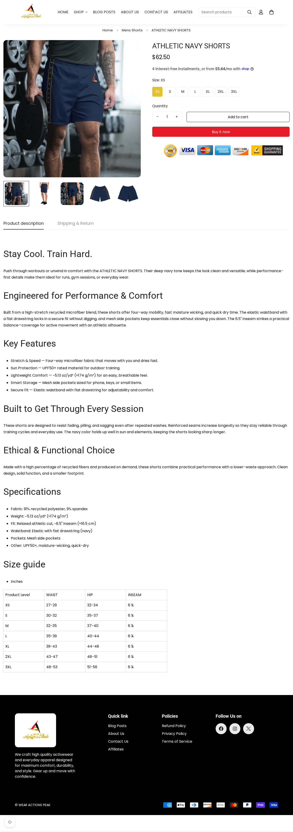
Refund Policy (174, 725)
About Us (130, 12)
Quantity (160, 105)
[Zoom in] (131, 50)
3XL (234, 91)
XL (208, 91)
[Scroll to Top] (284, 807)
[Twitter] (248, 728)
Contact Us (156, 12)
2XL (221, 91)
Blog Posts (104, 12)
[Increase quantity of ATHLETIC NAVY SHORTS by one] (177, 117)
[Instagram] (234, 728)
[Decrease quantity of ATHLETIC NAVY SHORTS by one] (157, 117)
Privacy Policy (174, 733)
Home (63, 12)
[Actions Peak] (31, 12)
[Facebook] (221, 728)
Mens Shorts (132, 30)
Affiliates (183, 12)
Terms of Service (177, 741)
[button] (271, 12)
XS (157, 91)
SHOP (79, 12)
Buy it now (221, 131)
